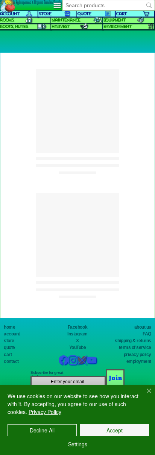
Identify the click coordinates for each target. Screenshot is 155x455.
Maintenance (65, 20)
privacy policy (137, 354)
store (9, 340)
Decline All (42, 430)
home (9, 327)
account (12, 334)
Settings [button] (77, 444)
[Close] (144, 395)
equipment (114, 20)
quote (9, 347)
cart (8, 354)
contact (11, 361)
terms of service (135, 347)
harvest (60, 26)
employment (138, 361)
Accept (114, 430)
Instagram (77, 334)
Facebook (77, 327)
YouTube (77, 347)
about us (142, 327)
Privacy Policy (45, 412)
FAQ (147, 334)
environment (117, 26)
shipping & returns (133, 340)
